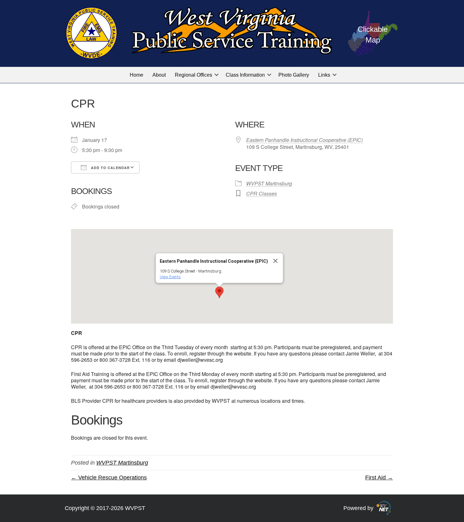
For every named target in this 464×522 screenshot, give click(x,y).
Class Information (245, 75)
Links (324, 75)
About (159, 75)
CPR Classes (261, 193)
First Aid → (379, 477)
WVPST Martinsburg (269, 183)
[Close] (275, 260)
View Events (170, 276)
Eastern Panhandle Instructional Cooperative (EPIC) (304, 140)
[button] (216, 75)
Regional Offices (193, 75)
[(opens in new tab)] (384, 508)
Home (136, 75)
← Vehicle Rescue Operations (109, 477)
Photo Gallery (293, 75)
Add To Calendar (110, 167)
